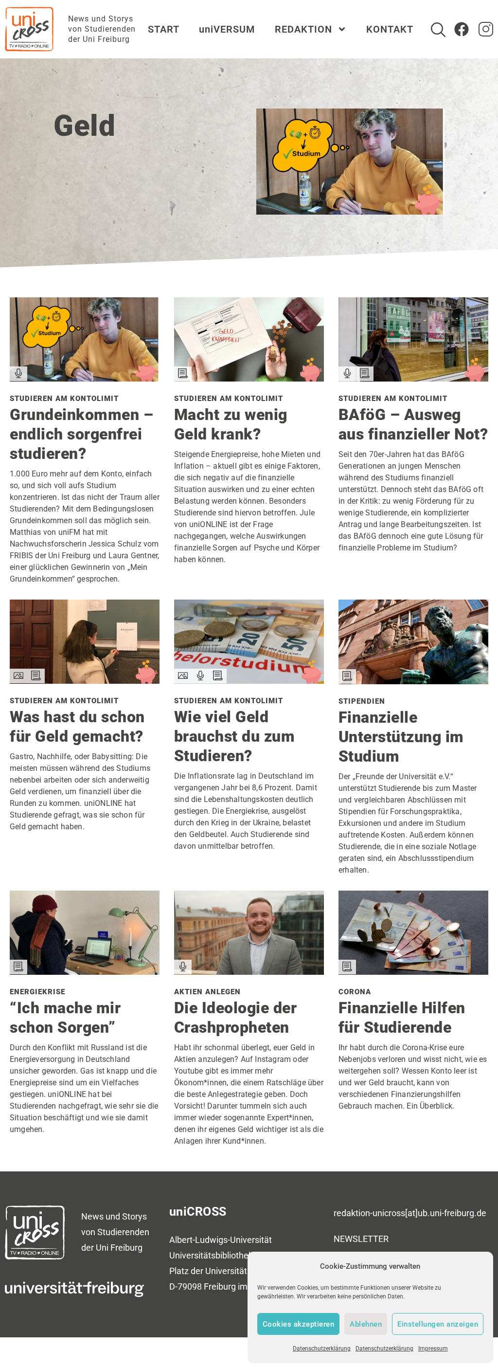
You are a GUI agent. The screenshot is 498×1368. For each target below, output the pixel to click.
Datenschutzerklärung (322, 1348)
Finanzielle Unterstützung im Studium (401, 737)
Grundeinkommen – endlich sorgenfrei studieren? (81, 434)
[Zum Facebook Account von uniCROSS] (461, 29)
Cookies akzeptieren (299, 1324)
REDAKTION (303, 29)
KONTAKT (389, 29)
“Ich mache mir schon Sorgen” (65, 1018)
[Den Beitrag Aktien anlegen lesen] (249, 971)
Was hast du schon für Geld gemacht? (77, 727)
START (163, 29)
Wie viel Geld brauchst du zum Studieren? (234, 736)
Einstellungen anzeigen (437, 1324)
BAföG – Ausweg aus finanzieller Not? (413, 424)
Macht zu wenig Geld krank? (230, 424)
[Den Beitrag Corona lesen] (413, 971)
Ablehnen (366, 1324)
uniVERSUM (227, 29)
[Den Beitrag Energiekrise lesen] (85, 971)
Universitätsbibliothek (211, 1255)
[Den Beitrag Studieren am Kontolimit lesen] (85, 377)
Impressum (433, 1348)
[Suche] (438, 29)
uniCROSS (198, 1211)
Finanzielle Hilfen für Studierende (401, 1018)
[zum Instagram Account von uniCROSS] (486, 29)
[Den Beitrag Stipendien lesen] (413, 680)
